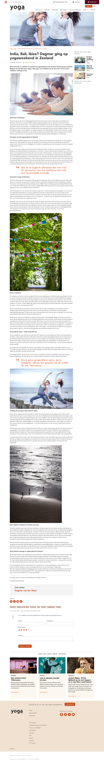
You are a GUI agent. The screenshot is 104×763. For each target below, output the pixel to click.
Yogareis (43, 607)
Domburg (33, 607)
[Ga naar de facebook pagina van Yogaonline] (61, 714)
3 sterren (24, 630)
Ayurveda (13, 607)
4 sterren (26, 630)
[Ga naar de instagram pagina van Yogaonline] (65, 714)
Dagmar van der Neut (30, 62)
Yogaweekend (51, 607)
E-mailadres (50, 621)
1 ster (19, 630)
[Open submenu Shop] (88, 9)
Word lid (88, 6)
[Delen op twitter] (14, 601)
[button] (92, 2)
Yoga (38, 607)
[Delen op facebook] (11, 601)
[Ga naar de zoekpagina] (94, 6)
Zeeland (58, 607)
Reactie (20, 635)
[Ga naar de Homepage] (18, 8)
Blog (15, 48)
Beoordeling (21, 627)
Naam (20, 621)
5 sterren (29, 630)
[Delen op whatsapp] (21, 601)
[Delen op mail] (17, 601)
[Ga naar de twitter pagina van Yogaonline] (69, 714)
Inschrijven (70, 704)
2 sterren (22, 630)
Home (11, 48)
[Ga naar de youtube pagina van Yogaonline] (73, 714)
